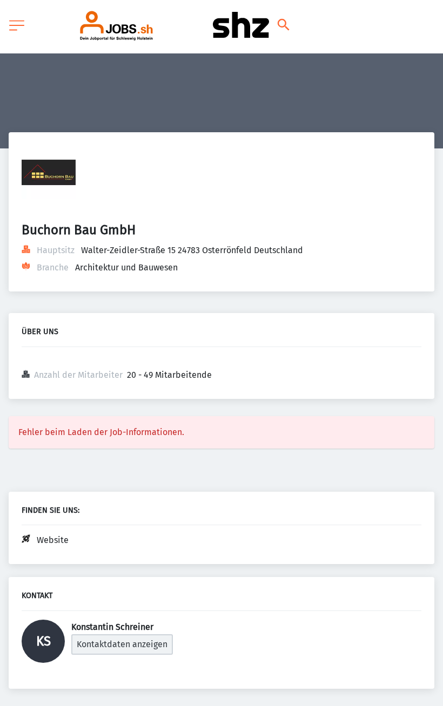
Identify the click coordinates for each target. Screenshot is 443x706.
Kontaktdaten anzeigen (122, 644)
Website (53, 540)
